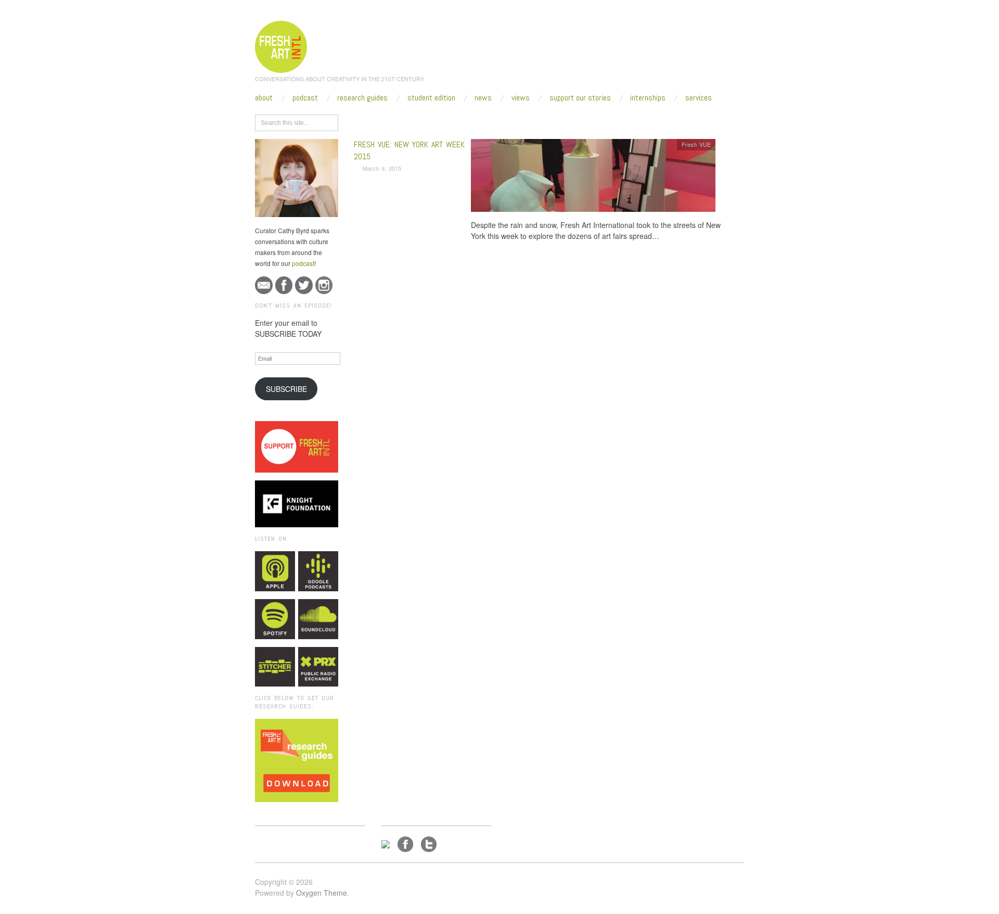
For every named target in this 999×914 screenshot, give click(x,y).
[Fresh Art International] (281, 45)
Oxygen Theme (321, 892)
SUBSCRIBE (286, 389)
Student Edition (431, 98)
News (483, 98)
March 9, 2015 (382, 168)
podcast (303, 263)
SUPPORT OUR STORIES (580, 98)
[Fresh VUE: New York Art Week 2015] (593, 178)
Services (698, 98)
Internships (647, 98)
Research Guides (362, 98)
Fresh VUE (696, 144)
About (264, 98)
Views (520, 98)
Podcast (305, 98)
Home (394, 121)
